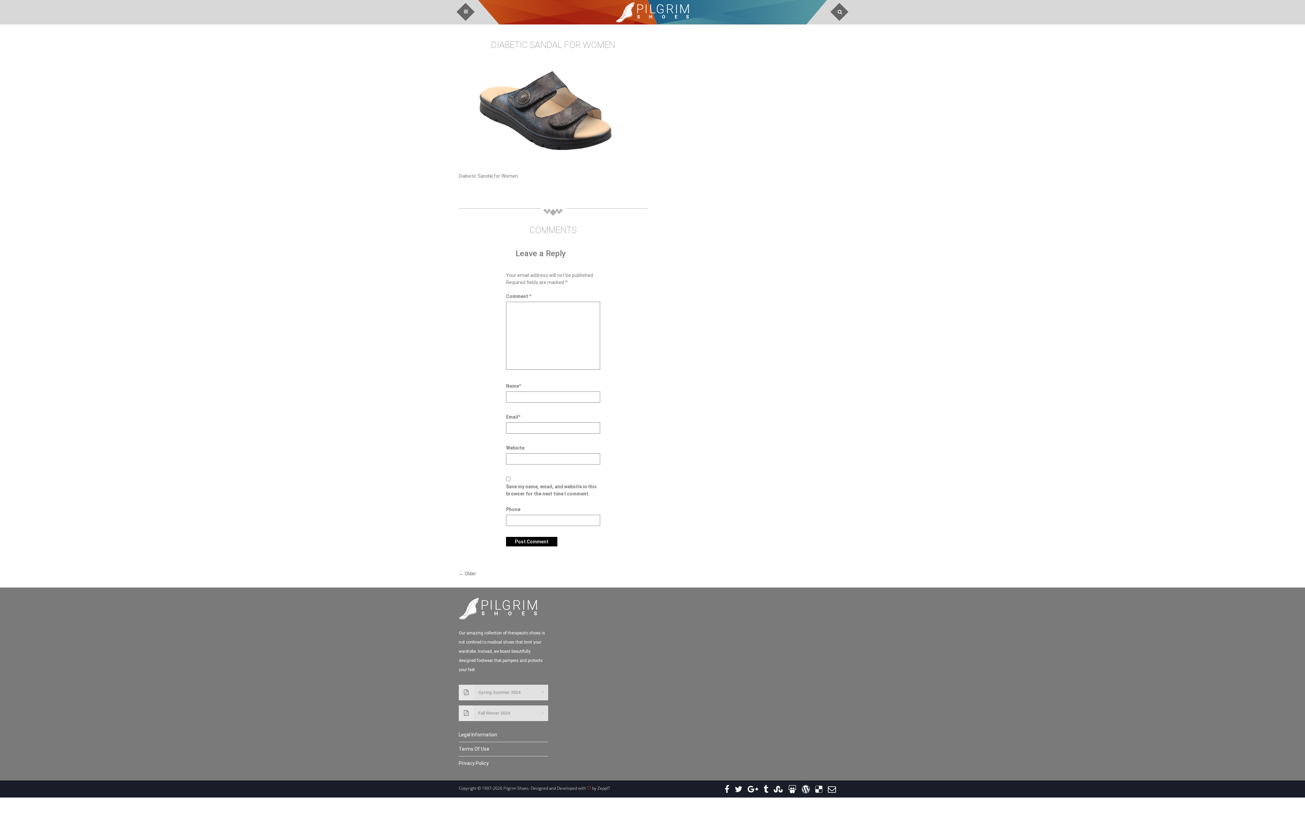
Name (512, 386)
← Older (467, 573)
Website (515, 448)
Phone (513, 509)
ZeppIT (603, 788)
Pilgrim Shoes (652, 12)
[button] (465, 12)
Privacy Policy (474, 763)
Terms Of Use (474, 749)
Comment (518, 296)
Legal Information (478, 734)
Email (512, 417)
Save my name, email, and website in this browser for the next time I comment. (551, 490)
